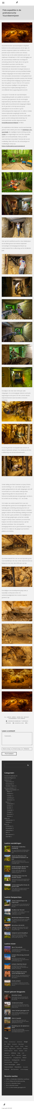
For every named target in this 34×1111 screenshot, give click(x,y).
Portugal (9, 812)
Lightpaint (6, 1053)
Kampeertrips (9, 784)
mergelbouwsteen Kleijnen (10, 122)
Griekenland (10, 804)
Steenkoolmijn (8, 1062)
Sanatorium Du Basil (17, 1003)
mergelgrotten (17, 1057)
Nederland (20, 717)
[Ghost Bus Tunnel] (7, 997)
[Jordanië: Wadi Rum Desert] (7, 966)
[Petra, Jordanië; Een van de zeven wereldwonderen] (7, 974)
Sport (7, 832)
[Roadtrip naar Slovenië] (7, 912)
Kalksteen (25, 1048)
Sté (7, 1085)
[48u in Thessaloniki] (7, 949)
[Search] (27, 765)
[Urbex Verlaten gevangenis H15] (7, 1013)
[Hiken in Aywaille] (7, 1020)
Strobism (16, 1062)
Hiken (26, 1046)
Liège (18, 1053)
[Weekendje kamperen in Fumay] (7, 920)
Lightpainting (9, 830)
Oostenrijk (9, 810)
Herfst (21, 1046)
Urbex (5, 818)
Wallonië (6, 1069)
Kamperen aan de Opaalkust (20, 933)
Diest (9, 1044)
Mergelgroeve (8, 1057)
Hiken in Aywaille (16, 1018)
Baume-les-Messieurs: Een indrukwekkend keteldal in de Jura (20, 857)
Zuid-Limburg (21, 718)
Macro (13, 1055)
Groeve (16, 1046)
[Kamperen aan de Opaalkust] (7, 935)
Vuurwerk (25, 1067)
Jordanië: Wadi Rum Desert (19, 964)
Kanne (16, 1050)
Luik (23, 1053)
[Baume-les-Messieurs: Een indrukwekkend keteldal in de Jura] (7, 858)
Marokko (9, 808)
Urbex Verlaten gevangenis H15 (20, 1010)
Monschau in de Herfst (18, 925)
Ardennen (19, 1041)
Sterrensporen (9, 834)
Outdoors (6, 780)
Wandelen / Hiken (10, 786)
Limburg (9, 717)
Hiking (5, 1048)
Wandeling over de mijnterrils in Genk (20, 1026)
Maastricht (7, 1055)
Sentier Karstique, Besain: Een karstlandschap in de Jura (20, 867)
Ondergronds (9, 820)
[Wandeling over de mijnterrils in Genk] (7, 1028)
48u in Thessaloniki (17, 947)
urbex (18, 1064)
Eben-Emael (21, 1044)
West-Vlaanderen (15, 1069)
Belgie (8, 791)
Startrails (23, 1060)
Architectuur (9, 826)
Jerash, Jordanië (16, 981)
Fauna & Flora (9, 782)
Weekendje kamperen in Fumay (20, 917)
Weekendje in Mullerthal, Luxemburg (18, 847)
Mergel (14, 717)
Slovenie (9, 816)
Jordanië (9, 806)
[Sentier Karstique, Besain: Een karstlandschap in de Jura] (7, 869)
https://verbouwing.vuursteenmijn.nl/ (13, 146)
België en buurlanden (11, 790)
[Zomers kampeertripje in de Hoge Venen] (7, 903)
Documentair (9, 828)
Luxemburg (10, 798)
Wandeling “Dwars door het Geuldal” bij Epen (19, 876)
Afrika (5, 1041)
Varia (5, 824)
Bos (5, 1044)
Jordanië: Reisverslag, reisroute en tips (20, 955)
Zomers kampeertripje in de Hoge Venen (19, 901)
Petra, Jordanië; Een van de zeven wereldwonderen (19, 972)
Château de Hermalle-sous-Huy (17, 1081)
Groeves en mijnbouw (14, 721)
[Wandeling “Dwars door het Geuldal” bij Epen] (7, 878)
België (26, 1042)
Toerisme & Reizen (9, 788)
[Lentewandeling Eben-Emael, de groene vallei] (7, 887)
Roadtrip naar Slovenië (18, 910)
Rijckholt (26, 717)
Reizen (7, 802)
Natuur (24, 1057)
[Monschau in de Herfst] (7, 927)
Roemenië (9, 814)
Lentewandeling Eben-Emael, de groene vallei (20, 885)
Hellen (7, 1079)
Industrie (19, 1048)
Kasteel (21, 1050)
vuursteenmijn (13, 718)
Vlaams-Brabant (8, 1067)
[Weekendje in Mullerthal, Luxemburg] (7, 849)
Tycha (3, 134)
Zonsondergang (24, 1069)
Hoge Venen (12, 1048)
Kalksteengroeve (8, 1050)
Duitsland (9, 793)
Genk (12, 1046)
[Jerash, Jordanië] (7, 983)
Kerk (26, 1050)
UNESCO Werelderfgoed (9, 1064)
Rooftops (8, 822)
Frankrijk (9, 795)
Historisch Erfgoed (9, 778)
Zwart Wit (8, 836)
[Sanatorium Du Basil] (7, 1005)
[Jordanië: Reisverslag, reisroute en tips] (7, 957)
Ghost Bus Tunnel (17, 995)
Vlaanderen (18, 1067)
